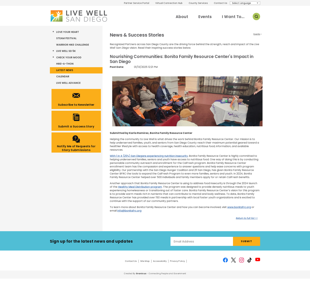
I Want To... (233, 16)
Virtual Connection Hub (168, 3)
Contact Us (220, 3)
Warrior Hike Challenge (72, 44)
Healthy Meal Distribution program (140, 187)
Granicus (141, 273)
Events (205, 16)
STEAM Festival (66, 38)
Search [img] (256, 16)
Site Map (145, 261)
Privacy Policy (177, 261)
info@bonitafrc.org (129, 211)
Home (78, 16)
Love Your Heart (67, 32)
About (182, 16)
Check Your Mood (68, 57)
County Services (198, 3)
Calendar (62, 76)
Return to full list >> (247, 218)
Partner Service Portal (136, 3)
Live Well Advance (68, 83)
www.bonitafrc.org (239, 207)
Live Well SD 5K (66, 51)
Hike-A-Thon (64, 63)
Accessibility (160, 261)
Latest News (64, 70)
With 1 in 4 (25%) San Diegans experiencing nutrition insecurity (149, 156)
